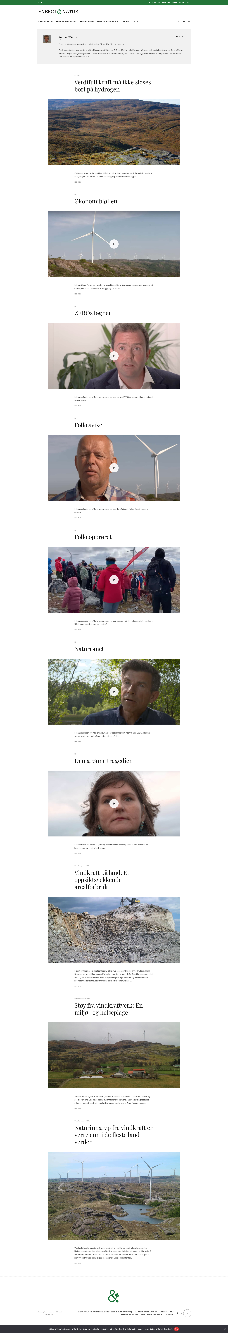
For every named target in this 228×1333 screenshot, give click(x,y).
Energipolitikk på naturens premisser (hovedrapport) (105, 1312)
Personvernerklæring (152, 1314)
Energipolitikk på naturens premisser (75, 22)
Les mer (77, 182)
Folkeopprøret (93, 536)
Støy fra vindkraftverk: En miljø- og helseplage (108, 1008)
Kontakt (166, 2)
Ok (176, 1329)
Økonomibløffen (95, 200)
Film (136, 22)
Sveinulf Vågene (68, 37)
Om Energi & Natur (180, 2)
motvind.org (154, 2)
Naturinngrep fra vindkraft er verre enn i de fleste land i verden (113, 1134)
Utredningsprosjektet (82, 866)
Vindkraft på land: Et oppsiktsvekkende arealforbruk (101, 879)
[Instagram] (38, 2)
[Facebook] (41, 2)
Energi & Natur (45, 22)
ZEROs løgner (92, 312)
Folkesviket (89, 424)
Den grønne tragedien (103, 760)
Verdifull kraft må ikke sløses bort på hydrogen (112, 85)
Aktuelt (127, 22)
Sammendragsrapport (108, 22)
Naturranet (89, 648)
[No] (224, 1329)
